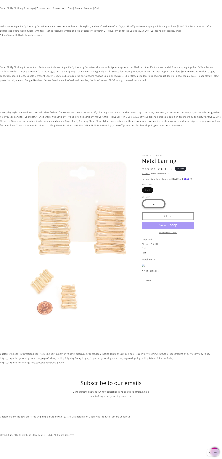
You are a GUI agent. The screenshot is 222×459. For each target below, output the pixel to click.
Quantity (146, 197)
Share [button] (148, 280)
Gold (149, 191)
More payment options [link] (168, 232)
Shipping (146, 173)
